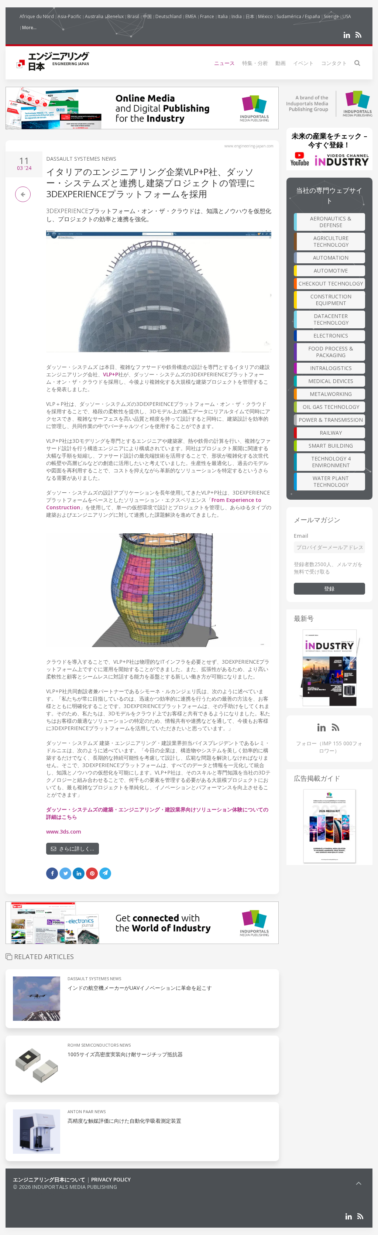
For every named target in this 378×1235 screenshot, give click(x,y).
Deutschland (168, 16)
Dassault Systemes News (81, 158)
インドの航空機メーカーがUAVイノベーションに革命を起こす (140, 987)
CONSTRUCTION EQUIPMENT (330, 300)
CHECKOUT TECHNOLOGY (331, 283)
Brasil (133, 16)
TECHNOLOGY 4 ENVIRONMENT (331, 462)
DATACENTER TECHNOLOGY (330, 319)
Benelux (115, 16)
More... (29, 27)
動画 (280, 62)
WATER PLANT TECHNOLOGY (331, 481)
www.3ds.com (63, 831)
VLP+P (110, 374)
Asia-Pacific (69, 16)
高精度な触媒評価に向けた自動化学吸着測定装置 (124, 1120)
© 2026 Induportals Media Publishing (65, 1186)
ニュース (224, 62)
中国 (147, 16)
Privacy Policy (111, 1179)
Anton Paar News (87, 1111)
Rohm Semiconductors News (99, 1045)
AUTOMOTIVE (331, 270)
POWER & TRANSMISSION (331, 419)
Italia (223, 16)
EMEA (190, 16)
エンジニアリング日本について (49, 1179)
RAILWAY (331, 432)
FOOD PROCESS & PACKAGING (330, 352)
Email (301, 535)
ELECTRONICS (330, 335)
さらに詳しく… (75, 848)
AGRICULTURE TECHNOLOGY (330, 241)
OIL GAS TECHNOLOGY (331, 406)
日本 (249, 16)
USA (347, 16)
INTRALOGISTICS (331, 368)
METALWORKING (331, 393)
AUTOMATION (330, 257)
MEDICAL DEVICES (330, 380)
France (207, 16)
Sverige (331, 16)
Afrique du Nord (37, 16)
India (236, 16)
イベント (303, 62)
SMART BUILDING (331, 445)
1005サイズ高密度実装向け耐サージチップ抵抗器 (125, 1054)
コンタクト (334, 62)
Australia (94, 16)
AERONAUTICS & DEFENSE (330, 222)
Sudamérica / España (298, 16)
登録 (329, 588)
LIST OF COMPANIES (38, 1194)
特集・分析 (255, 62)
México (265, 16)
